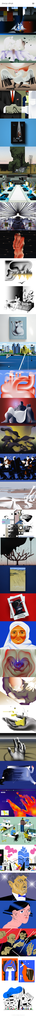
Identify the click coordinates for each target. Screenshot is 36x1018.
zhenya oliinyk (7, 3)
